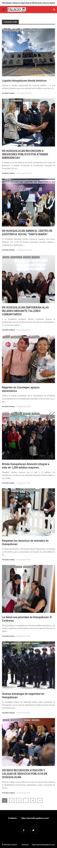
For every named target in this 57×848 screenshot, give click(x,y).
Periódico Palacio (8, 93)
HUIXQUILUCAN (16, 30)
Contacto (12, 818)
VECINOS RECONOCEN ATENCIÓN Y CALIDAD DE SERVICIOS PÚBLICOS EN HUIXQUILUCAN (24, 774)
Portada (27, 30)
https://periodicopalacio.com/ (35, 818)
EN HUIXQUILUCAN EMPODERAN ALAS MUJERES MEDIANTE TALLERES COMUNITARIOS (25, 311)
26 (33, 800)
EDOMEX (6, 30)
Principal (35, 30)
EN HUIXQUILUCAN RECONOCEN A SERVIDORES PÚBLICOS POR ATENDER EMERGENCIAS (25, 154)
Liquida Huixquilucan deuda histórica (24, 80)
